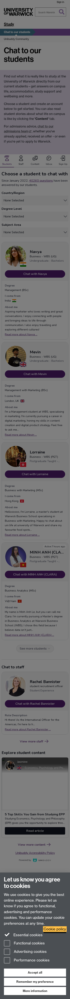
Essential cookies (27, 935)
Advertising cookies (30, 952)
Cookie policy (55, 929)
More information (35, 991)
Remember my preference (35, 982)
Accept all (35, 972)
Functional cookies (29, 943)
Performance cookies (31, 960)
